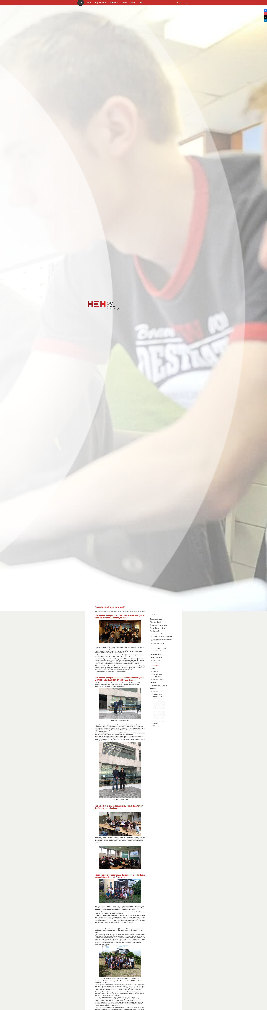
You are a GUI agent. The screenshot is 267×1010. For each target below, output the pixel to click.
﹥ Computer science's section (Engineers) (161, 636)
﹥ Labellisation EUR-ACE (157, 679)
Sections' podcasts (156, 654)
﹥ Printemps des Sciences (157, 696)
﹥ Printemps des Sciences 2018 (158, 711)
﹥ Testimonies (154, 665)
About (133, 3)
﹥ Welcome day (155, 691)
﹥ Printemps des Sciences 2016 (158, 715)
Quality (152, 669)
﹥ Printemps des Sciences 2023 (158, 705)
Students (124, 3)
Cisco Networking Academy (158, 686)
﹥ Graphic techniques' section (158, 648)
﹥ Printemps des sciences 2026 (158, 699)
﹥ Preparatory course (156, 694)
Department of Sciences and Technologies (107, 611)
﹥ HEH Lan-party (155, 726)
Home (89, 3)
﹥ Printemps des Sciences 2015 (158, 717)
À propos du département (123, 611)
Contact (140, 3)
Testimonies (142, 611)
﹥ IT (152, 646)
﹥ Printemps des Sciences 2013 (158, 721)
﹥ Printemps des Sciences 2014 (158, 719)
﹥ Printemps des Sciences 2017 (158, 713)
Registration (114, 3)
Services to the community (158, 625)
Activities (153, 689)
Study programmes (100, 3)
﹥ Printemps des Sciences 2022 (158, 707)
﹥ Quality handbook (156, 676)
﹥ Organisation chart (156, 674)
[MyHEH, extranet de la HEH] (179, 2)
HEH (96, 611)
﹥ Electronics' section (156, 651)
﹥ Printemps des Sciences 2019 (158, 709)
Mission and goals (155, 622)
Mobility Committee (134, 611)
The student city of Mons (158, 628)
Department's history (156, 619)
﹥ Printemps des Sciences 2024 (158, 703)
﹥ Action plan (154, 671)
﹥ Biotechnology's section (157, 643)
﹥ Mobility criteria (155, 663)
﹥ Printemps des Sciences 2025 (158, 701)
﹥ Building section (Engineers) (158, 634)
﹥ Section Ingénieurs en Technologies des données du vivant (161, 639)
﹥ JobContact (154, 723)
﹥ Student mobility (155, 660)
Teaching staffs (155, 631)
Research (153, 683)
